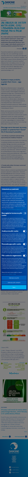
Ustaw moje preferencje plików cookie (14, 209)
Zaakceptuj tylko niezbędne (14, 282)
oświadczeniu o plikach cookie (9, 274)
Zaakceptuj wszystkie (14, 278)
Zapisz (14, 287)
